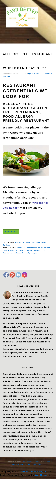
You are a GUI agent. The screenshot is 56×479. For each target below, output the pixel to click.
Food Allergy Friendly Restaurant (18, 250)
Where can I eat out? (24, 68)
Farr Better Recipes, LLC (34, 471)
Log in (41, 464)
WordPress (30, 464)
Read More (11, 232)
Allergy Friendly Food (25, 242)
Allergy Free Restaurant (26, 247)
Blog (38, 242)
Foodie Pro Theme (32, 462)
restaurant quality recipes (25, 253)
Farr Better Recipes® (28, 17)
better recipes (44, 247)
